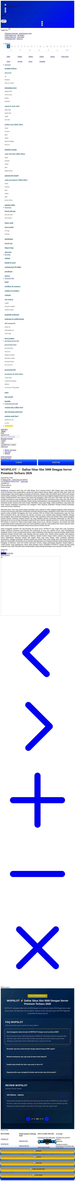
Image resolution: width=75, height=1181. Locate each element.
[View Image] (1, 985)
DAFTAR (59, 23)
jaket (6, 167)
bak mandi (9, 397)
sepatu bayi (8, 109)
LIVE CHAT (38, 1175)
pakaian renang (11, 149)
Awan (30, 61)
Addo (8, 56)
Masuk (3, 431)
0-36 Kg (7, 234)
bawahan (7, 131)
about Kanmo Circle (25, 33)
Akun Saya (4, 429)
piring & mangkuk (10, 306)
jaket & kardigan (9, 141)
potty (7, 392)
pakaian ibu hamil (11, 176)
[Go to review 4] (39, 1118)
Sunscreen (7, 351)
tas (5, 76)
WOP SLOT (5, 1144)
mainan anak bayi (11, 416)
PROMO (38, 1151)
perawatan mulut (9, 361)
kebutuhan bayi (11, 88)
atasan (6, 128)
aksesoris (7, 144)
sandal (6, 116)
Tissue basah (8, 377)
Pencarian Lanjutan (7, 438)
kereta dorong (10, 211)
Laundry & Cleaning (10, 381)
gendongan (9, 239)
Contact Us (57, 25)
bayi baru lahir (9, 214)
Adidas (20, 56)
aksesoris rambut (9, 83)
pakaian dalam (9, 170)
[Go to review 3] (37, 1118)
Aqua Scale (64, 56)
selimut (7, 258)
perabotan (8, 271)
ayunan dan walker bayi (14, 407)
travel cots (8, 243)
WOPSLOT (4, 490)
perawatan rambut (10, 358)
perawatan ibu (10, 370)
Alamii (41, 56)
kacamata (7, 79)
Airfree (31, 56)
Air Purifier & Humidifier (12, 387)
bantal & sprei (10, 263)
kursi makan (9, 338)
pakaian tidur (8, 91)
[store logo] (16, 30)
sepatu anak (8, 113)
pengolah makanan (12, 315)
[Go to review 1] (32, 1118)
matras (7, 276)
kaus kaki (7, 119)
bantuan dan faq (24, 1146)
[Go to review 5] (43, 1118)
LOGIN (56, 22)
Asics (8, 61)
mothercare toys (9, 419)
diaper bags (9, 248)
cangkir (7, 303)
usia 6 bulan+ (8, 218)
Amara (52, 56)
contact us (20, 39)
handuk (7, 401)
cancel (3, 440)
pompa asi (7, 327)
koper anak (9, 223)
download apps (21, 5)
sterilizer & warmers (12, 286)
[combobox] (10, 437)
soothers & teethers (12, 291)
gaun (6, 134)
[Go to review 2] (34, 1118)
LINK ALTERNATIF (39, 1169)
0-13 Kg (7, 230)
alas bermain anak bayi (13, 412)
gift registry (21, 12)
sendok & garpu (9, 309)
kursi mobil (9, 227)
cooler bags (8, 333)
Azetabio (42, 61)
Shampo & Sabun (9, 355)
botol (6, 282)
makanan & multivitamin (14, 319)
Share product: (5, 555)
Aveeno (20, 61)
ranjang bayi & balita (13, 267)
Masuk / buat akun (10, 450)
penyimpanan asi (9, 330)
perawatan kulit (9, 348)
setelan (6, 138)
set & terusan (8, 94)
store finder (20, 37)
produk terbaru (11, 68)
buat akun (8, 452)
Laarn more (24, 481)
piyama (7, 98)
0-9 (67, 50)
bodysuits (7, 101)
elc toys (7, 423)
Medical (7, 384)
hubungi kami (23, 1141)
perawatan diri (9, 365)
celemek (8, 295)
